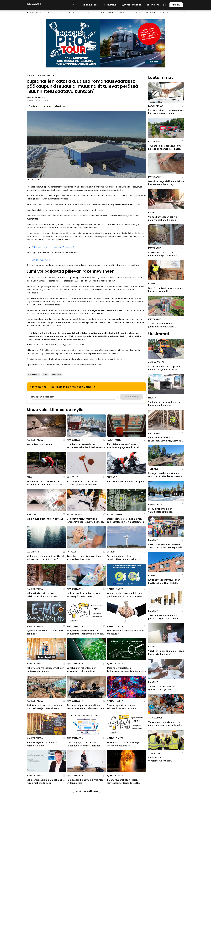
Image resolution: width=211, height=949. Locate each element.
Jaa (49, 106)
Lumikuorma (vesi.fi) (41, 260)
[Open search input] (74, 4)
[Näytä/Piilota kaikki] (182, 13)
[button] (33, 374)
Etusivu (30, 75)
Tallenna (35, 106)
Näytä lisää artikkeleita (86, 791)
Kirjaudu (176, 4)
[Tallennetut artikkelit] (164, 4)
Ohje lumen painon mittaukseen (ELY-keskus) (53, 247)
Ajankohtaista (44, 75)
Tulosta (61, 106)
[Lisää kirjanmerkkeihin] (64, 440)
